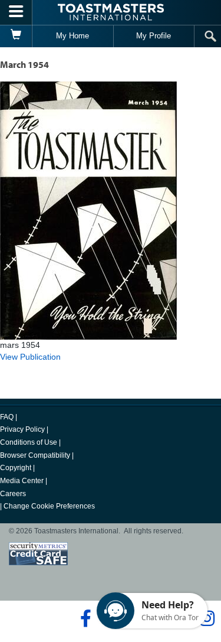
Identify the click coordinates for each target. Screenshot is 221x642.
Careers (13, 494)
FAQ (7, 417)
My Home (72, 35)
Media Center (22, 481)
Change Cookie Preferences (49, 506)
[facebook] (84, 618)
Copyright (15, 468)
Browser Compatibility (35, 455)
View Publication (30, 356)
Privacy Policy (22, 429)
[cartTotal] (16, 36)
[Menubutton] (16, 12)
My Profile (153, 35)
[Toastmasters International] (110, 12)
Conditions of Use (28, 442)
